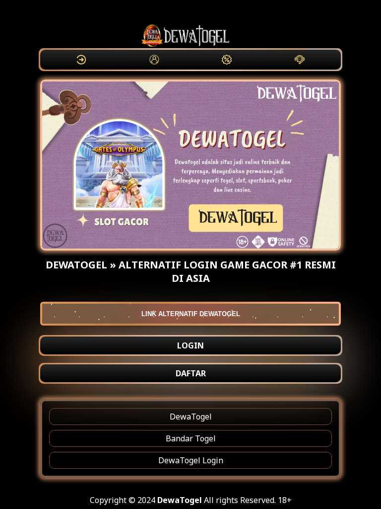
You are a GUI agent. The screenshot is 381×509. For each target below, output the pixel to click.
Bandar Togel (191, 438)
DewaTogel (191, 416)
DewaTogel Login (190, 460)
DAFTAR (191, 373)
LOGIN (190, 345)
